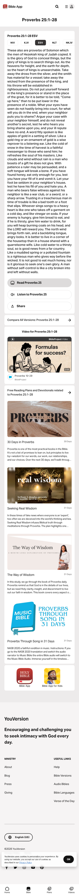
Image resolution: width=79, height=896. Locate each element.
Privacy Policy (25, 862)
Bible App (24, 685)
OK (68, 859)
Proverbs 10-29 (27, 375)
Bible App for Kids (52, 685)
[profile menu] (69, 6)
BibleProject (20, 379)
